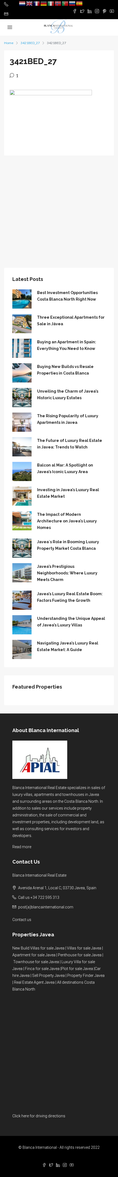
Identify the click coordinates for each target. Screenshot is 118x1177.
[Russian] (72, 3)
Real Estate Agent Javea (34, 982)
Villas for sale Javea (84, 948)
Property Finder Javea (86, 975)
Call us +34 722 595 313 (38, 897)
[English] (29, 3)
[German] (43, 3)
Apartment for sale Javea (33, 955)
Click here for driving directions (38, 1116)
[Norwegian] (58, 3)
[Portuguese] (65, 3)
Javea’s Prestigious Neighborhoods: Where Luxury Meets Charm (67, 573)
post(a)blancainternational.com (45, 907)
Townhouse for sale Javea (36, 962)
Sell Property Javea (48, 975)
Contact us (21, 919)
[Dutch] (22, 3)
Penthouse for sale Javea (80, 955)
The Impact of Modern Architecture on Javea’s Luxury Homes (67, 521)
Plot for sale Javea (77, 968)
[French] (36, 3)
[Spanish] (79, 3)
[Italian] (51, 3)
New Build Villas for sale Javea (38, 948)
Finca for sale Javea (42, 968)
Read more (21, 847)
